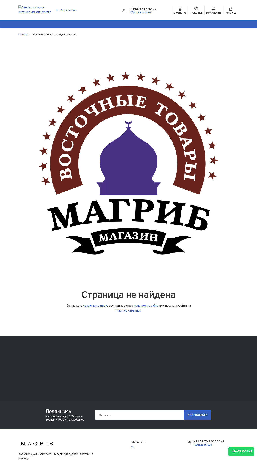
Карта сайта (160, 358)
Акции (156, 374)
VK (132, 447)
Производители (162, 363)
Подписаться (197, 415)
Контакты (69, 358)
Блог (228, 24)
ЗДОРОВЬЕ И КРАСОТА (62, 24)
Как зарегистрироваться (77, 368)
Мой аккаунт (213, 13)
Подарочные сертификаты (78, 379)
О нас (66, 363)
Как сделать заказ (74, 374)
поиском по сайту (146, 305)
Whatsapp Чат (241, 451)
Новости (242, 24)
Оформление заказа (164, 368)
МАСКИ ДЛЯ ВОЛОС (29, 373)
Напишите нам (202, 444)
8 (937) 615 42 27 (143, 9)
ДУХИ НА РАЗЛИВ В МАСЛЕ (179, 24)
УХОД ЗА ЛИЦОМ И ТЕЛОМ (33, 378)
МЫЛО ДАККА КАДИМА (32, 367)
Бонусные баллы (162, 379)
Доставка (113, 358)
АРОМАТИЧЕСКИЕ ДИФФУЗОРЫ (101, 24)
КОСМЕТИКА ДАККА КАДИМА (139, 24)
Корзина (231, 13)
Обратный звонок (140, 12)
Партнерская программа (122, 374)
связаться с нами (95, 305)
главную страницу (128, 310)
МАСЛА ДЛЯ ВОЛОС (29, 383)
